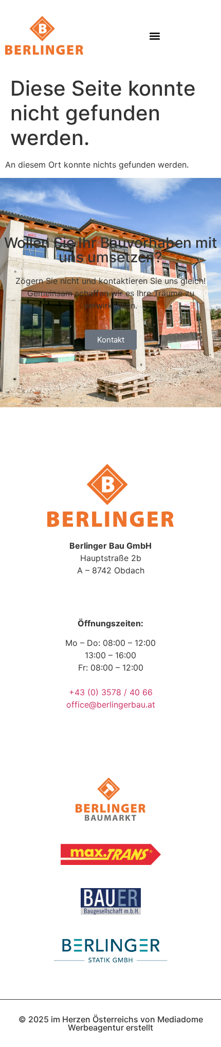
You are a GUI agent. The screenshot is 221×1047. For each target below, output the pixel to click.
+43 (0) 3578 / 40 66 (111, 692)
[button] (154, 36)
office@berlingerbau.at (110, 704)
